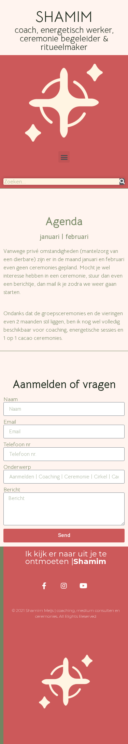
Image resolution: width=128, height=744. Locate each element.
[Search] (122, 181)
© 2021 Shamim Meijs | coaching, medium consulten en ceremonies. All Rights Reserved (66, 613)
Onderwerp (17, 467)
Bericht (11, 489)
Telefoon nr (17, 444)
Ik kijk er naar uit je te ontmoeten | (66, 557)
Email (9, 422)
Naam (10, 399)
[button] (64, 157)
